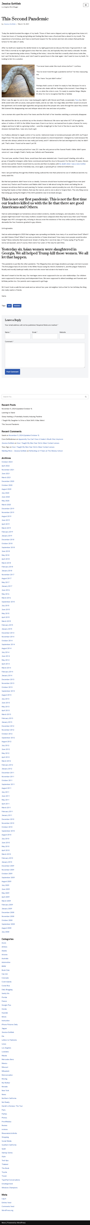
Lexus (4, 1044)
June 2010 (6, 842)
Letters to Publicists (9, 1040)
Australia (5, 958)
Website (62, 332)
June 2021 (6, 473)
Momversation (7, 1075)
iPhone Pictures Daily (10, 1024)
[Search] (85, 396)
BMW (4, 966)
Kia (3, 1036)
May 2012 (5, 753)
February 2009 (7, 905)
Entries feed (6, 1202)
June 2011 (6, 796)
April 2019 (6, 524)
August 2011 (6, 788)
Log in (4, 1199)
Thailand (5, 1164)
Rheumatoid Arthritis (9, 1133)
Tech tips (5, 1160)
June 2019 (6, 520)
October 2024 (7, 462)
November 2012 (8, 730)
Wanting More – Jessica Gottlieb (14, 451)
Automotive (6, 962)
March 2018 (6, 563)
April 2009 (6, 897)
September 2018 (8, 547)
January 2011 (7, 815)
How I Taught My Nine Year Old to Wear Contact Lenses (38, 443)
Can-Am (5, 974)
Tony (77, 100)
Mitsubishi (5, 1071)
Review (4, 1125)
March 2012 (6, 761)
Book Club (6, 970)
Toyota (4, 1172)
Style (4, 1156)
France (4, 1001)
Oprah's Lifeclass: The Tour (12, 1106)
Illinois (4, 1017)
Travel (4, 1176)
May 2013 (5, 706)
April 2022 (6, 466)
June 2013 (6, 703)
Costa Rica (6, 985)
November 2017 (8, 574)
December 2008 (8, 912)
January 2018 (7, 571)
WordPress (21, 1223)
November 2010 (8, 823)
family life (5, 993)
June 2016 (6, 590)
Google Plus (6, 1005)
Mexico (4, 1063)
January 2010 (7, 862)
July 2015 (5, 605)
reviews (5, 1129)
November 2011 (8, 776)
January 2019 (7, 536)
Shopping (5, 1137)
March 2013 (6, 714)
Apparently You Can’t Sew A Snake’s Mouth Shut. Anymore (41, 439)
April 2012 (6, 757)
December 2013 (8, 679)
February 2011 (7, 811)
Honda (4, 1009)
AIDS (9, 306)
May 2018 (5, 555)
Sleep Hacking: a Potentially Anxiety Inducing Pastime (22, 416)
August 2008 (6, 928)
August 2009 (6, 881)
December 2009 (8, 866)
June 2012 (6, 749)
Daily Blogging (7, 989)
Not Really (6, 1102)
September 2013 (8, 691)
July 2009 (5, 885)
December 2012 (8, 726)
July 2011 (5, 792)
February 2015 (7, 625)
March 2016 (6, 598)
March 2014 (6, 668)
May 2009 (5, 893)
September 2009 (8, 877)
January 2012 (7, 769)
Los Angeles (6, 1048)
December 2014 (8, 633)
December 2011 (8, 772)
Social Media (6, 1141)
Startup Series (7, 1153)
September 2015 (8, 602)
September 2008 (8, 924)
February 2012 (7, 765)
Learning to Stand (8, 412)
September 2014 (8, 644)
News (4, 1094)
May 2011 (5, 800)
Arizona (4, 954)
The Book (5, 1168)
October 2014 (7, 640)
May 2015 (5, 613)
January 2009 (7, 908)
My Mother (6, 1083)
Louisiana (5, 1052)
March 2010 (6, 854)
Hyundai (5, 1013)
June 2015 (6, 609)
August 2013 (6, 695)
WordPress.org (7, 1210)
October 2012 (7, 734)
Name (8, 332)
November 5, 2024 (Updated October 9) (17, 409)
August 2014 (6, 648)
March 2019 (6, 528)
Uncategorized (7, 1184)
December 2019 (8, 508)
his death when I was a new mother (72, 164)
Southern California (9, 1145)
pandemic (17, 306)
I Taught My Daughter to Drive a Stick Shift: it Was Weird (23, 420)
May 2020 (5, 501)
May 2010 (5, 846)
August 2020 (6, 489)
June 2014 (6, 656)
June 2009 (6, 889)
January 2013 (7, 722)
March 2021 (6, 477)
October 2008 (7, 920)
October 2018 (7, 543)
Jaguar (4, 1028)
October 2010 (7, 827)
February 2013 (7, 718)
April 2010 (6, 850)
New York (5, 1090)
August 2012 (6, 741)
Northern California (9, 1098)
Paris (3, 1110)
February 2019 (7, 532)
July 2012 (5, 745)
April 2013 (6, 710)
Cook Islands (7, 982)
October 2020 (7, 485)
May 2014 (5, 660)
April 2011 (6, 804)
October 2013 (7, 687)
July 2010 (5, 839)
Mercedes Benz (8, 1059)
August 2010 (6, 835)
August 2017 (6, 578)
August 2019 (6, 516)
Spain (4, 1149)
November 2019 (8, 512)
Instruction (6, 1020)
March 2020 (6, 504)
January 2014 (7, 675)
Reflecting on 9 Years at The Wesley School (46, 451)
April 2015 (6, 617)
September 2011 (8, 784)
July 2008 (5, 932)
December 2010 (8, 819)
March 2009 (6, 901)
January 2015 (7, 629)
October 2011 (7, 780)
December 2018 (8, 539)
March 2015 (6, 621)
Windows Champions (10, 1187)
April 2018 (6, 559)
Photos (4, 1118)
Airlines (4, 947)
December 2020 (8, 481)
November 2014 (8, 637)
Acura (4, 943)
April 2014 (6, 664)
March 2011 (6, 807)
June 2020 (6, 497)
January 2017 (7, 586)
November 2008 (8, 916)
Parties (4, 1114)
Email (34, 332)
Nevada (4, 1086)
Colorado (5, 978)
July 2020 (5, 493)
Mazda (4, 1055)
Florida (4, 997)
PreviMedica (6, 1121)
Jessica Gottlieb (10, 24)
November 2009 (8, 870)
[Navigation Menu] (85, 5)
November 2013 (8, 683)
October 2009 (7, 873)
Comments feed (8, 1206)
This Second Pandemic (10, 424)
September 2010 (8, 831)
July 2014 (5, 652)
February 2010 (7, 858)
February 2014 (7, 672)
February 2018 (7, 567)
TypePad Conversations (11, 1180)
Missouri (5, 1067)
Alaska (4, 951)
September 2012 (8, 738)
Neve (4, 1223)
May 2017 (5, 582)
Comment (9, 341)
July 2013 (5, 699)
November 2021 (8, 470)
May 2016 (5, 594)
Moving (4, 1079)
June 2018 (6, 551)
